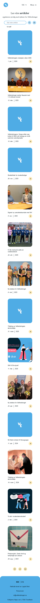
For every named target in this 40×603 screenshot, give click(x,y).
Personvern (20, 591)
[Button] (30, 61)
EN (22, 582)
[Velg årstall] (34, 22)
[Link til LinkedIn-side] (25, 569)
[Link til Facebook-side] (20, 569)
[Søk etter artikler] (29, 22)
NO (17, 582)
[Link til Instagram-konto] (14, 569)
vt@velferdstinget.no (20, 595)
